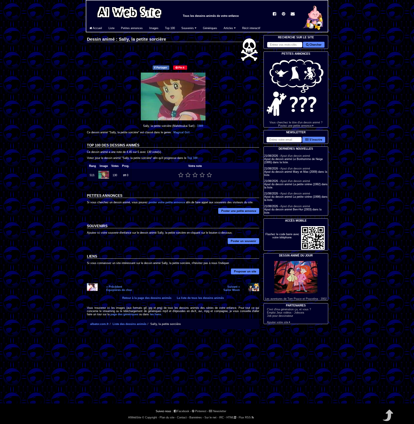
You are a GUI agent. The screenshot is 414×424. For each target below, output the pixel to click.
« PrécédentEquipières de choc (119, 288)
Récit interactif (251, 28)
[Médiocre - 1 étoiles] (180, 175)
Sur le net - (211, 417)
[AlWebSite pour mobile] (313, 248)
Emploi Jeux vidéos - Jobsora (285, 312)
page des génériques (124, 314)
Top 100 (170, 28)
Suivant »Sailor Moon (231, 288)
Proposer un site (245, 271)
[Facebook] (274, 14)
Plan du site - (168, 417)
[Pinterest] (283, 14)
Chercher (315, 44)
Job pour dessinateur (280, 315)
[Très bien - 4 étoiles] (202, 175)
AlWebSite (134, 417)
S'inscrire (315, 139)
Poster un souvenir (243, 241)
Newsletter (219, 411)
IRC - (222, 417)
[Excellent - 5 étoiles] (209, 175)
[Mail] (292, 14)
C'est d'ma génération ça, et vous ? (289, 309)
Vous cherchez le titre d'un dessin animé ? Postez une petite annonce (296, 124)
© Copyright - (150, 417)
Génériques (210, 28)
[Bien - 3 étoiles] (195, 175)
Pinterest (200, 411)
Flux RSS (245, 417)
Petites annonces (132, 28)
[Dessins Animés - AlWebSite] (313, 31)
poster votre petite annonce (167, 202)
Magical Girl (181, 132)
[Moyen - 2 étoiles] (187, 175)
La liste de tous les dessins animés (200, 298)
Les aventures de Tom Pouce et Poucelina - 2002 (296, 298)
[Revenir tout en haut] (387, 418)
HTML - (232, 417)
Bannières (195, 417)
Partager (161, 67)
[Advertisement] (173, 370)
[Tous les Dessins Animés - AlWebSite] (129, 18)
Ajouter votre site (278, 322)
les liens (155, 314)
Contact (182, 417)
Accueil (97, 28)
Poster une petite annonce (238, 211)
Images (153, 28)
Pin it (181, 67)
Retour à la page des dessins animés (146, 298)
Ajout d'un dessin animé (295, 155)
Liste (111, 28)
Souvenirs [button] (188, 28)
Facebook (182, 411)
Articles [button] (229, 28)
